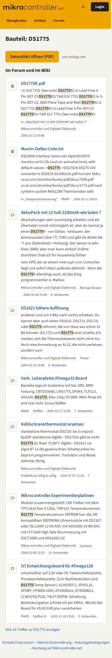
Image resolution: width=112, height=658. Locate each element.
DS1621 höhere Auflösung (45, 308)
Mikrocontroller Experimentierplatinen (57, 495)
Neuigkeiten (17, 20)
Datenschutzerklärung (54, 642)
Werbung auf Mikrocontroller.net (57, 648)
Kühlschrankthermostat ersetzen (52, 424)
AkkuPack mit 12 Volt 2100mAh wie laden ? (61, 212)
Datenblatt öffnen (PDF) (32, 57)
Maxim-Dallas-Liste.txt (42, 149)
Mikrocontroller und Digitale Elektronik (48, 128)
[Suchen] (83, 6)
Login (99, 6)
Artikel (40, 20)
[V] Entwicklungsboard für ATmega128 (57, 566)
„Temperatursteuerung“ (40, 199)
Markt (65, 198)
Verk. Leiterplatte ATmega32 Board (54, 378)
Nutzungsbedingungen (92, 642)
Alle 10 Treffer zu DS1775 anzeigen (32, 629)
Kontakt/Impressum (18, 642)
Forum (58, 20)
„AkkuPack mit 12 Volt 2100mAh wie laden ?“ (55, 121)
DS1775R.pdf (33, 83)
